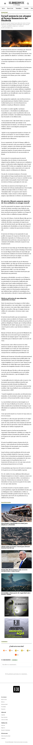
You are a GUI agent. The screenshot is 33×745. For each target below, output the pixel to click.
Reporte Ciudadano (5, 730)
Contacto (3, 738)
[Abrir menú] (5, 3)
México (3, 701)
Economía (3, 706)
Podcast (3, 725)
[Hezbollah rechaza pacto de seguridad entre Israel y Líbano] (16, 582)
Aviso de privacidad (5, 735)
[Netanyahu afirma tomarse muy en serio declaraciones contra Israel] (16, 559)
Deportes (3, 709)
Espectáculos (4, 717)
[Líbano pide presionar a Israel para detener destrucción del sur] (16, 536)
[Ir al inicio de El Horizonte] (16, 3)
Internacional (4, 704)
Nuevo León (4, 699)
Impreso (3, 727)
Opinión (3, 714)
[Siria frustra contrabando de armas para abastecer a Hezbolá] (16, 513)
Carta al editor (4, 719)
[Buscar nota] (28, 3)
